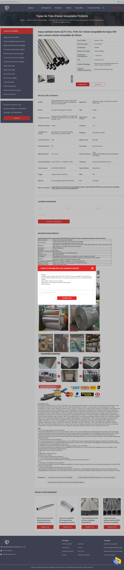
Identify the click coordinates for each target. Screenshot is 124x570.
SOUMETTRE (66, 298)
